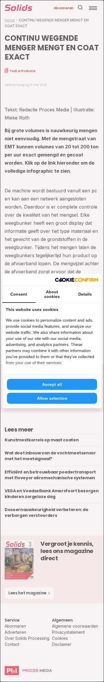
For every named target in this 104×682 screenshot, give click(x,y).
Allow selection (52, 398)
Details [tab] (85, 294)
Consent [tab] (18, 294)
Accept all (52, 384)
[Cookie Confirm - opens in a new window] (76, 279)
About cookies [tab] (52, 294)
